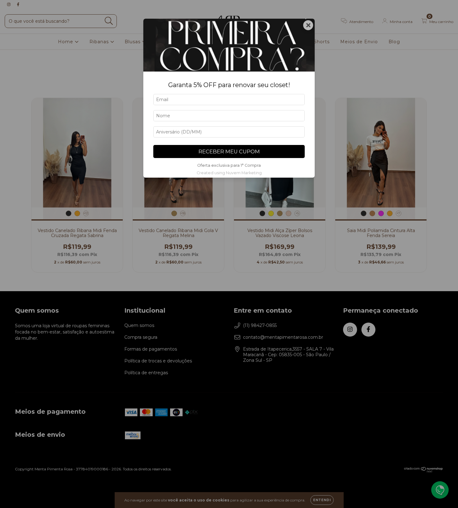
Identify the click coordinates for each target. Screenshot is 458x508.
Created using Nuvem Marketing (229, 172)
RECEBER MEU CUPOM (229, 151)
